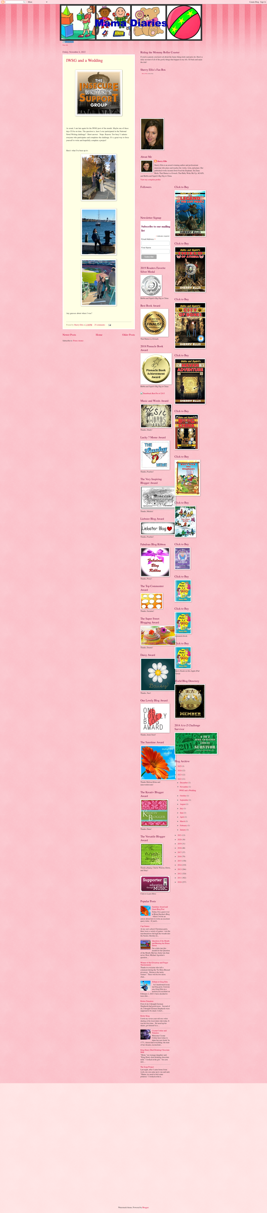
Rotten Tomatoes (146, 1001)
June (182, 812)
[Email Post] (110, 324)
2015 (180, 860)
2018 (180, 848)
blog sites (65, 45)
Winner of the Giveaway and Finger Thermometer (154, 963)
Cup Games (144, 926)
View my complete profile (150, 179)
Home (99, 334)
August (183, 804)
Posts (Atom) (78, 340)
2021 (180, 835)
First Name (146, 247)
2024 (180, 770)
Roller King (145, 1015)
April (182, 817)
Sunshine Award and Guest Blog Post (160, 907)
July (182, 808)
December (184, 782)
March (182, 821)
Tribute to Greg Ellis (160, 981)
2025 (180, 766)
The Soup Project (147, 1067)
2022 (180, 779)
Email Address (148, 239)
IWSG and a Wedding (84, 60)
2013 (180, 869)
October (183, 795)
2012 (180, 873)
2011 (180, 877)
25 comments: (100, 324)
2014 (180, 865)
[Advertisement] (161, 96)
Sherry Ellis (144, 73)
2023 (180, 774)
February (183, 825)
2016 (180, 856)
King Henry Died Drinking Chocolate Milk (155, 1051)
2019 (180, 843)
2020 (180, 839)
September (184, 800)
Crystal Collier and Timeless (159, 1031)
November (184, 786)
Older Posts (128, 334)
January (183, 829)
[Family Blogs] (68, 42)
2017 (180, 852)
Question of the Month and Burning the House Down (161, 943)
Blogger (145, 1207)
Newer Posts (69, 334)
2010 (180, 882)
